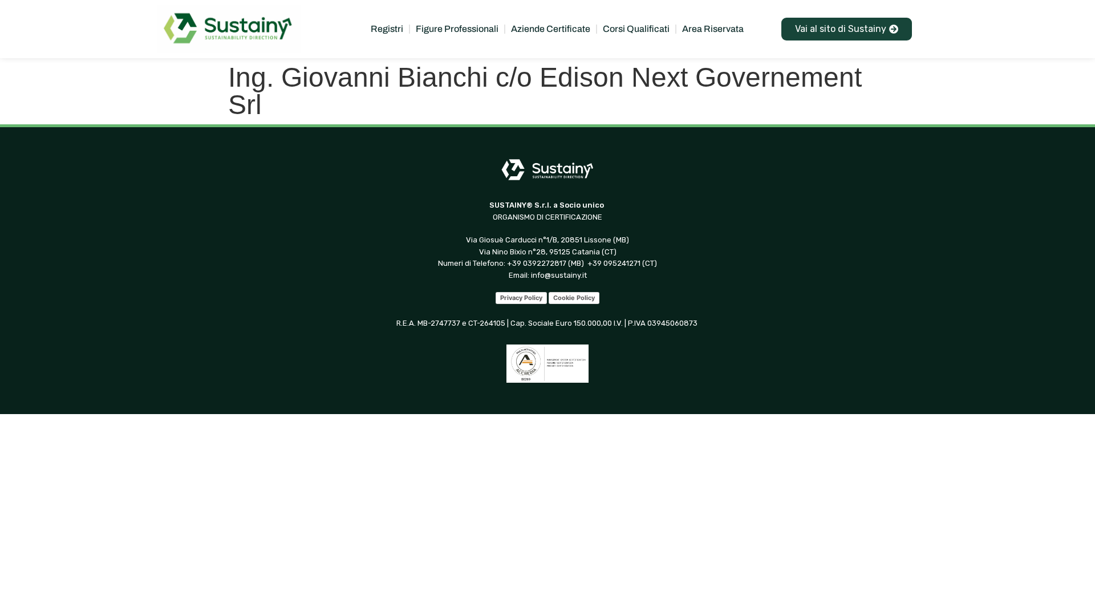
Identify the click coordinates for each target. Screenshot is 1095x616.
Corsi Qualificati (636, 29)
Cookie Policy (574, 298)
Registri (387, 29)
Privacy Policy (521, 298)
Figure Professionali (457, 29)
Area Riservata (713, 29)
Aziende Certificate (550, 29)
